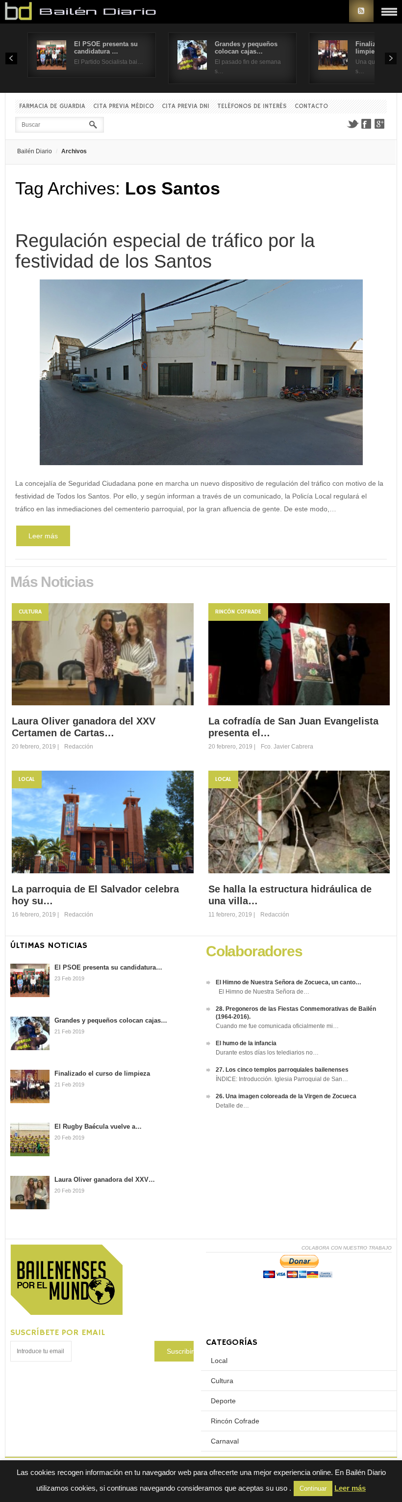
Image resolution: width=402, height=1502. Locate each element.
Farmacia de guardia (52, 106)
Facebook (366, 123)
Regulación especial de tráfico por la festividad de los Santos (165, 251)
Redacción (78, 746)
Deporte (223, 1401)
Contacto (311, 106)
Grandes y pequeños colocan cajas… (246, 47)
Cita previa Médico (123, 106)
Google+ (380, 123)
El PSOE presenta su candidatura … (106, 47)
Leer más (43, 536)
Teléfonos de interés (252, 106)
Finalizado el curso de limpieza (102, 1073)
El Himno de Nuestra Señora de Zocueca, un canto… (288, 982)
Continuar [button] (313, 1488)
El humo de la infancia (246, 1043)
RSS (361, 11)
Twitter (352, 123)
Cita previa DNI (185, 106)
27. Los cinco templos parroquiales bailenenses (282, 1069)
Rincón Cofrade (238, 611)
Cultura (30, 611)
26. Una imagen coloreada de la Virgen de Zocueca (286, 1096)
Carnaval (225, 1441)
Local (27, 779)
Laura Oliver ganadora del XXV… (104, 1179)
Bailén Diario (34, 151)
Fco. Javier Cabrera (287, 746)
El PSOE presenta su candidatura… (108, 967)
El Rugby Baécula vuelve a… (98, 1126)
